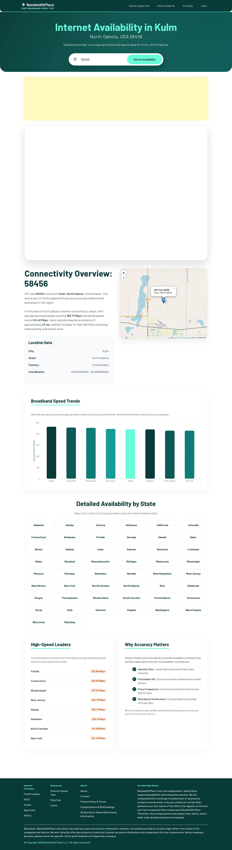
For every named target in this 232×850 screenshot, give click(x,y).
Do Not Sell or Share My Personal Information (98, 814)
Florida (100, 537)
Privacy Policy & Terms (93, 801)
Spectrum (29, 810)
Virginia (131, 609)
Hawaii (162, 537)
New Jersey (193, 573)
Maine (38, 561)
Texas (38, 609)
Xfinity (27, 815)
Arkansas (131, 524)
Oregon (38, 597)
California (162, 524)
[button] (163, 300)
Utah (69, 609)
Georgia (131, 537)
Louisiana (193, 549)
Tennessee (193, 597)
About (83, 790)
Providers (188, 5)
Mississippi (193, 561)
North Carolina (100, 585)
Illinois (38, 549)
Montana (70, 573)
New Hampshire (162, 573)
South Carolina (131, 597)
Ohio (162, 585)
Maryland (70, 561)
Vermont (100, 609)
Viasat (27, 804)
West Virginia (193, 609)
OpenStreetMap (189, 337)
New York (69, 585)
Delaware (69, 537)
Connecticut (38, 537)
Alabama (39, 524)
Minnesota (162, 561)
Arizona (100, 524)
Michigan (131, 561)
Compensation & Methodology (97, 806)
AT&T (27, 799)
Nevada (131, 573)
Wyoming (69, 622)
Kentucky (162, 549)
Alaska (70, 524)
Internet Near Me (166, 5)
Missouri (39, 573)
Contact (85, 796)
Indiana (69, 549)
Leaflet (176, 337)
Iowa (100, 549)
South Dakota (162, 597)
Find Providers (32, 793)
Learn (204, 5)
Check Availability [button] (145, 59)
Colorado (193, 524)
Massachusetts (100, 561)
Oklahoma (193, 585)
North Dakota (131, 585)
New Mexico (39, 585)
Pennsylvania (69, 597)
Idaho (193, 537)
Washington (162, 609)
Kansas (131, 549)
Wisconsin (39, 622)
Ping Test (56, 799)
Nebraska (100, 573)
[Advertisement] (116, 99)
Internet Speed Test (139, 5)
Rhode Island (100, 597)
